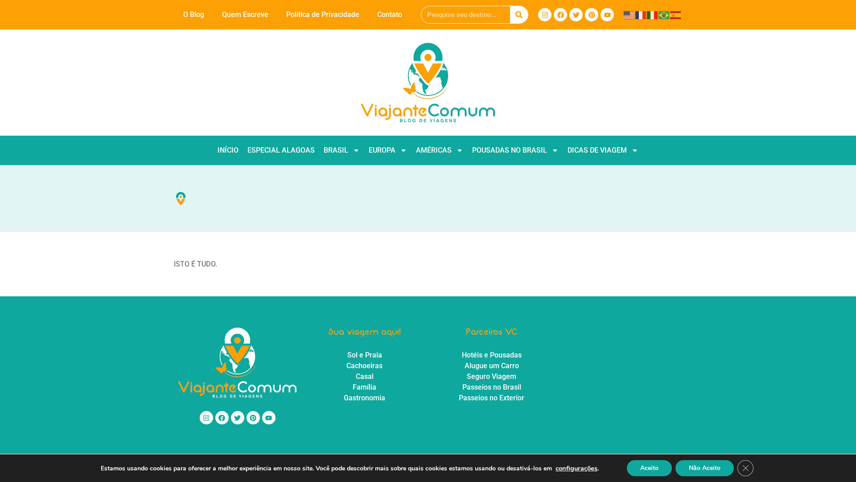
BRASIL (336, 150)
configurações (576, 468)
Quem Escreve (245, 14)
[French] (641, 14)
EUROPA (382, 150)
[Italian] (652, 14)
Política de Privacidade (322, 14)
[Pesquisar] (519, 14)
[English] (629, 14)
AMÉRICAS (434, 150)
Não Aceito (704, 468)
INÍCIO (228, 150)
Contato (389, 14)
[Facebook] (560, 14)
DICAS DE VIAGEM (597, 150)
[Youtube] (607, 14)
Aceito (649, 468)
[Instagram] (544, 14)
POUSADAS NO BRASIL (509, 150)
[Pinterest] (591, 14)
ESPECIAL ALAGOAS (281, 150)
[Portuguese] (664, 14)
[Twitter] (576, 14)
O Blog (193, 14)
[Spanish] (676, 14)
